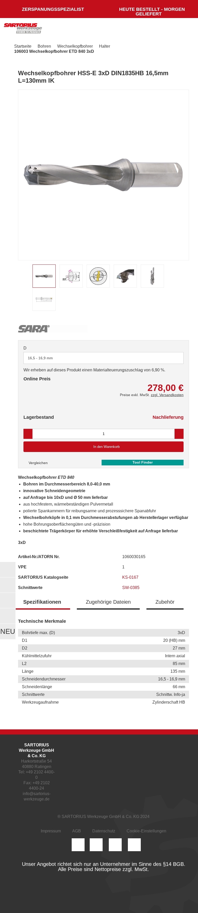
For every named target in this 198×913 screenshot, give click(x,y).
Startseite (22, 46)
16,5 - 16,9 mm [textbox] (40, 358)
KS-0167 (130, 577)
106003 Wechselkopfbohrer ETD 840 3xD (54, 51)
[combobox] (103, 358)
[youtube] (134, 844)
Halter (104, 46)
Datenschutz (103, 831)
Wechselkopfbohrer (75, 46)
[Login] (135, 29)
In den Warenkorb (106, 447)
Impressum (51, 831)
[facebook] (115, 844)
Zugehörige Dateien (108, 602)
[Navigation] (184, 29)
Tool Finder (143, 462)
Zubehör (165, 602)
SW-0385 (131, 587)
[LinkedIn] (96, 844)
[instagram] (78, 844)
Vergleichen (38, 463)
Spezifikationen (42, 602)
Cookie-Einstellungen (146, 831)
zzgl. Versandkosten (167, 395)
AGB (76, 831)
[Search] (151, 29)
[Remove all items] (173, 357)
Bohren (44, 46)
